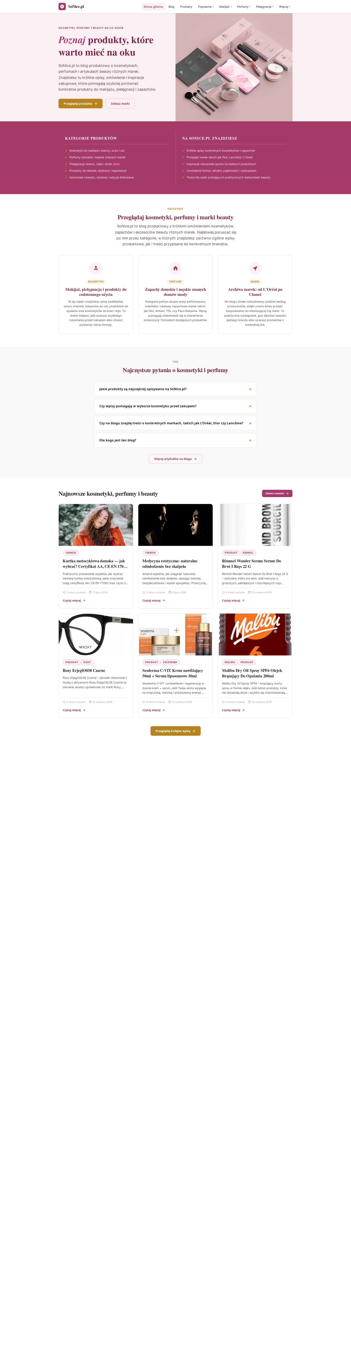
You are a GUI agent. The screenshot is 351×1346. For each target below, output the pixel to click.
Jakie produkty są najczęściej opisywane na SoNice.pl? (143, 389)
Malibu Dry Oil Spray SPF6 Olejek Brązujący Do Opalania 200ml (252, 673)
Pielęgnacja (263, 6)
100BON (70, 552)
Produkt (231, 552)
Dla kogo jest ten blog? (117, 440)
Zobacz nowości (274, 493)
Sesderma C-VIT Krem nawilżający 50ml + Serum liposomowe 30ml (172, 673)
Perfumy (242, 6)
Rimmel (248, 552)
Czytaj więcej (72, 600)
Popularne (204, 6)
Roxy (87, 662)
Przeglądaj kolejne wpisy (173, 731)
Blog (171, 6)
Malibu (230, 662)
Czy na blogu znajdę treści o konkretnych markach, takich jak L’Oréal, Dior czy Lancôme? (171, 423)
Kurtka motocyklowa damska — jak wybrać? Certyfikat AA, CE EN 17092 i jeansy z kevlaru (95, 566)
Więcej (283, 6)
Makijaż (224, 6)
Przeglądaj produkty (78, 103)
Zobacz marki (120, 103)
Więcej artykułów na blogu (173, 459)
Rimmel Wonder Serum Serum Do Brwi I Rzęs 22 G (251, 563)
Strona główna (153, 6)
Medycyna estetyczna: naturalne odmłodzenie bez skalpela (169, 563)
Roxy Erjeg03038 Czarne (84, 670)
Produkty (186, 6)
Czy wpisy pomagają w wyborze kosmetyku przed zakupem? (148, 406)
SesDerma (170, 662)
